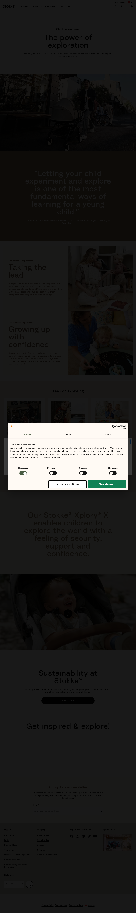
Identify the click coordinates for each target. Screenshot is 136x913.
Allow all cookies (106, 484)
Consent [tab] (28, 434)
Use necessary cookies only (67, 484)
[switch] (53, 473)
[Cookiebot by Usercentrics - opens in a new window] (114, 427)
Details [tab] (68, 434)
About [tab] (108, 434)
